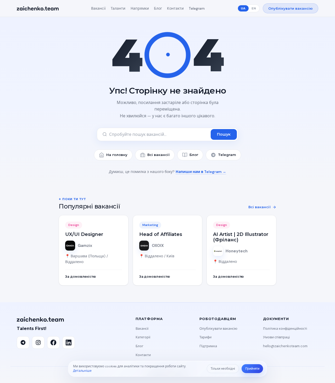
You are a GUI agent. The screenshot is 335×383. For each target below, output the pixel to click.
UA (243, 8)
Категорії (143, 337)
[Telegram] (23, 342)
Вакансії (98, 8)
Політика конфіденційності (285, 328)
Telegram (197, 8)
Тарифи (205, 337)
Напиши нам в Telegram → (201, 171)
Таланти (118, 8)
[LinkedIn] (68, 342)
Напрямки (140, 8)
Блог (158, 8)
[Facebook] (53, 342)
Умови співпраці (276, 337)
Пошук (224, 134)
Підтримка (208, 346)
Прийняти (252, 369)
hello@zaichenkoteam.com (285, 346)
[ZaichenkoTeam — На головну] (38, 8)
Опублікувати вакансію (290, 8)
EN (254, 8)
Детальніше (82, 371)
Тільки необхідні (223, 369)
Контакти (175, 8)
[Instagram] (38, 342)
